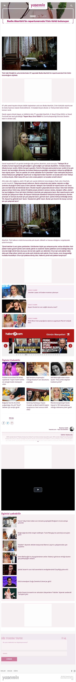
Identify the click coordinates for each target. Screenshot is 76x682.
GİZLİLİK (9, 671)
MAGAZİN (33, 16)
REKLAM (3, 671)
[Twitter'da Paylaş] (7, 423)
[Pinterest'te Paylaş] (12, 423)
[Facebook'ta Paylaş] (3, 423)
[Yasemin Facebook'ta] (71, 671)
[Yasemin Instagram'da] (74, 671)
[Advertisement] (38, 270)
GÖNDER (9, 659)
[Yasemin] (38, 5)
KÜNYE (16, 671)
